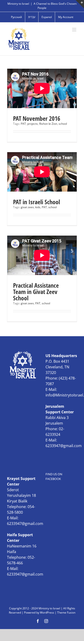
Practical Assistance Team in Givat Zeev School (36, 291)
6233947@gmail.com (64, 445)
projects (32, 124)
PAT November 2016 (36, 118)
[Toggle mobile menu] (74, 29)
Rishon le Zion (48, 124)
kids (37, 207)
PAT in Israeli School (36, 202)
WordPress (47, 613)
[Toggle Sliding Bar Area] (80, 4)
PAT (23, 124)
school (63, 124)
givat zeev (27, 207)
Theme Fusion (66, 613)
